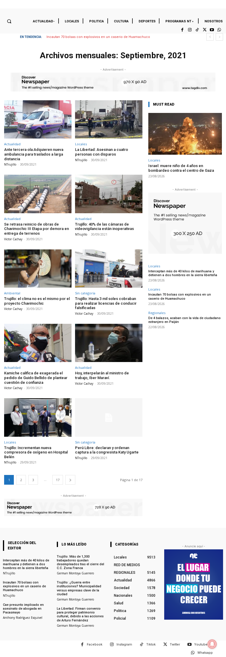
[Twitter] (204, 30)
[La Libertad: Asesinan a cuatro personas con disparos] (108, 119)
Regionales (156, 312)
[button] (9, 21)
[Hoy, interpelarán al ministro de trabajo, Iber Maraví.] (108, 343)
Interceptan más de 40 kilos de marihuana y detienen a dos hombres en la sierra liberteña (182, 273)
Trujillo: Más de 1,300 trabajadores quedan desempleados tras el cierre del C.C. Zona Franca (80, 562)
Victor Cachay (13, 239)
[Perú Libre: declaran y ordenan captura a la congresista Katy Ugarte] (108, 417)
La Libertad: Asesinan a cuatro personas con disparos (101, 151)
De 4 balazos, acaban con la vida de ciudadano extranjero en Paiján (184, 320)
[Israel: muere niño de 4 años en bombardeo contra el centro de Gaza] (185, 134)
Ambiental (12, 293)
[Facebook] (182, 30)
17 (57, 480)
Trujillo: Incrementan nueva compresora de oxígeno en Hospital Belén (36, 452)
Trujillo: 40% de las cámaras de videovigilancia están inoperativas (104, 226)
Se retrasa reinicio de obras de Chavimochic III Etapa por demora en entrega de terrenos (36, 229)
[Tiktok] (197, 30)
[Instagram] (189, 30)
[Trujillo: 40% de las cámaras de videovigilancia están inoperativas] (108, 194)
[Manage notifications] (212, 644)
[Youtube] (212, 30)
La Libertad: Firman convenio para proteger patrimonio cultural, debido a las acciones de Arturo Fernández (80, 614)
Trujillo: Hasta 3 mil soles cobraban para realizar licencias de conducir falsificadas (106, 303)
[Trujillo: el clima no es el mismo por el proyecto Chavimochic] (38, 268)
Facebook (94, 644)
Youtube (200, 644)
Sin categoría (85, 293)
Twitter (175, 644)
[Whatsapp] (219, 30)
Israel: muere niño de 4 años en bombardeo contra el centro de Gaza (181, 168)
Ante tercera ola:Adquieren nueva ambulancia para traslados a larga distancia (33, 154)
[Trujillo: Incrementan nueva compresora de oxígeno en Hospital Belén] (38, 417)
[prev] (210, 37)
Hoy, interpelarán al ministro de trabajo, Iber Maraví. (102, 375)
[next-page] (70, 480)
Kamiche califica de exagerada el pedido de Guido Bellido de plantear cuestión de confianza (35, 377)
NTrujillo (10, 164)
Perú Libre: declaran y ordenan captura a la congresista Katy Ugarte (107, 450)
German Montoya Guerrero (75, 573)
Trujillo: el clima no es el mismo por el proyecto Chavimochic (37, 301)
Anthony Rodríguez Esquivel (22, 618)
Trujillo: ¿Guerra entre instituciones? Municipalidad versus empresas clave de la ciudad (79, 588)
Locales (81, 144)
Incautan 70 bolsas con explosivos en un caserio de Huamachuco (98, 37)
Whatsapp (205, 653)
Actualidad (12, 144)
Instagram (124, 644)
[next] (219, 37)
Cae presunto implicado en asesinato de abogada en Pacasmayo (23, 608)
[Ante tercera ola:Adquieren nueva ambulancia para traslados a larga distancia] (38, 119)
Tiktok (151, 644)
